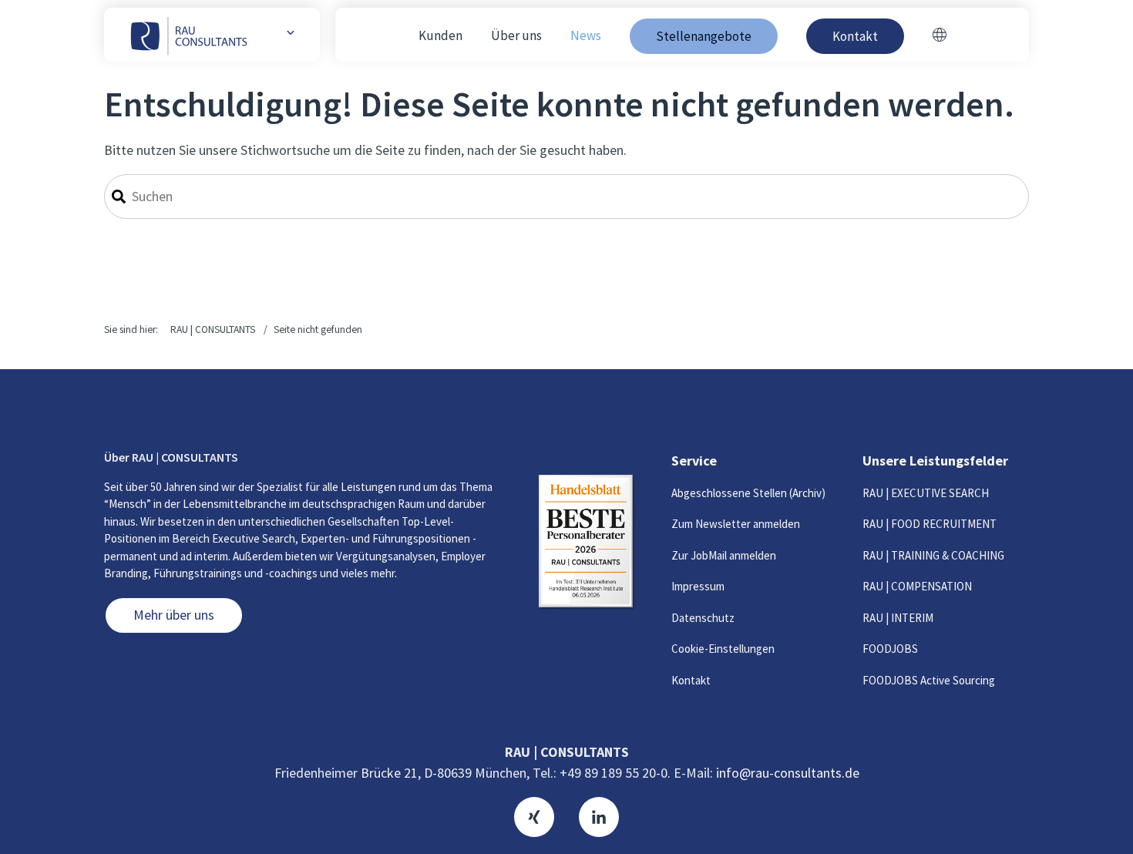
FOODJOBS (890, 648)
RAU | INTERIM (897, 617)
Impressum (698, 586)
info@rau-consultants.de (787, 773)
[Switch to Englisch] (940, 36)
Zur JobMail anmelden (723, 555)
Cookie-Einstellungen (723, 648)
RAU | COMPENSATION (917, 586)
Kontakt (691, 680)
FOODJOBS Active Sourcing (928, 680)
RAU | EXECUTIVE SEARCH (925, 493)
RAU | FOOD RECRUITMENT (929, 523)
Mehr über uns (173, 615)
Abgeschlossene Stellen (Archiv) (748, 493)
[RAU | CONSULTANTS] (190, 35)
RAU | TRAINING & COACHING (933, 555)
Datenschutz (703, 617)
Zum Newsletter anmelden (735, 523)
